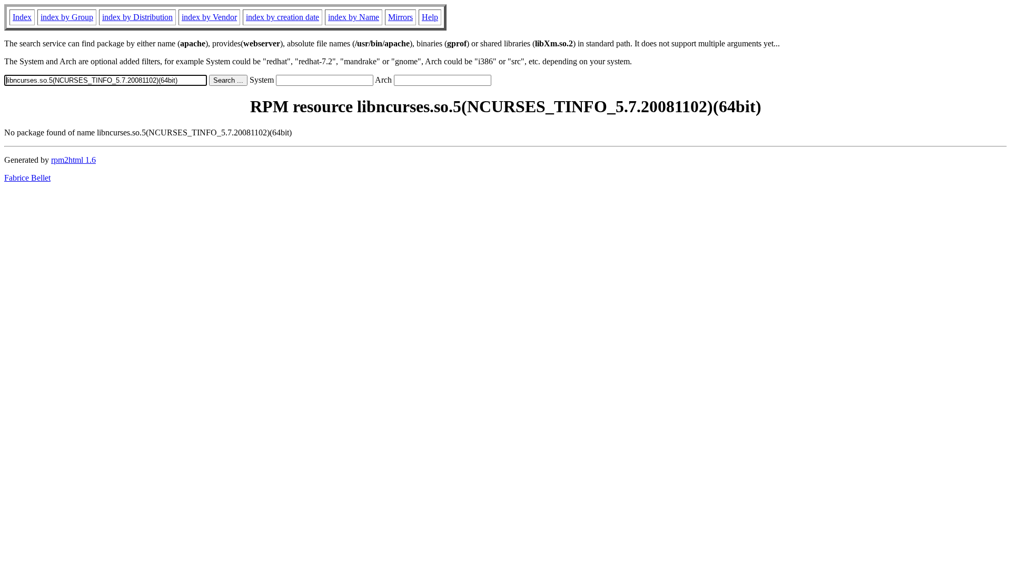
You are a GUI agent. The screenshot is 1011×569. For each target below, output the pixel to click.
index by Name (353, 17)
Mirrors (400, 17)
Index (22, 17)
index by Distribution (137, 17)
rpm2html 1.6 (73, 159)
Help (430, 17)
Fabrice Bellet (27, 177)
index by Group (67, 17)
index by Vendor (209, 17)
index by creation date (282, 17)
